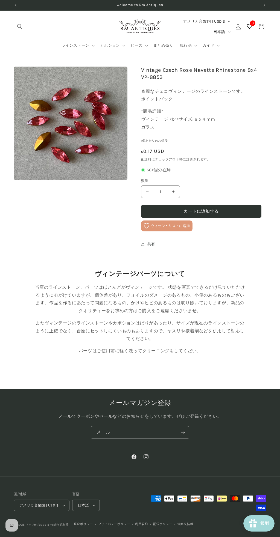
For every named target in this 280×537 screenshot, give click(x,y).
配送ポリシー (162, 524)
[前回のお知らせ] (16, 5)
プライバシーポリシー (114, 524)
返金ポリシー (83, 524)
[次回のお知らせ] (264, 5)
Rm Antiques (36, 524)
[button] (20, 26)
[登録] (183, 432)
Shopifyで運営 (58, 524)
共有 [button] (151, 244)
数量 (144, 181)
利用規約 (141, 524)
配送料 (146, 159)
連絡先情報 (185, 524)
